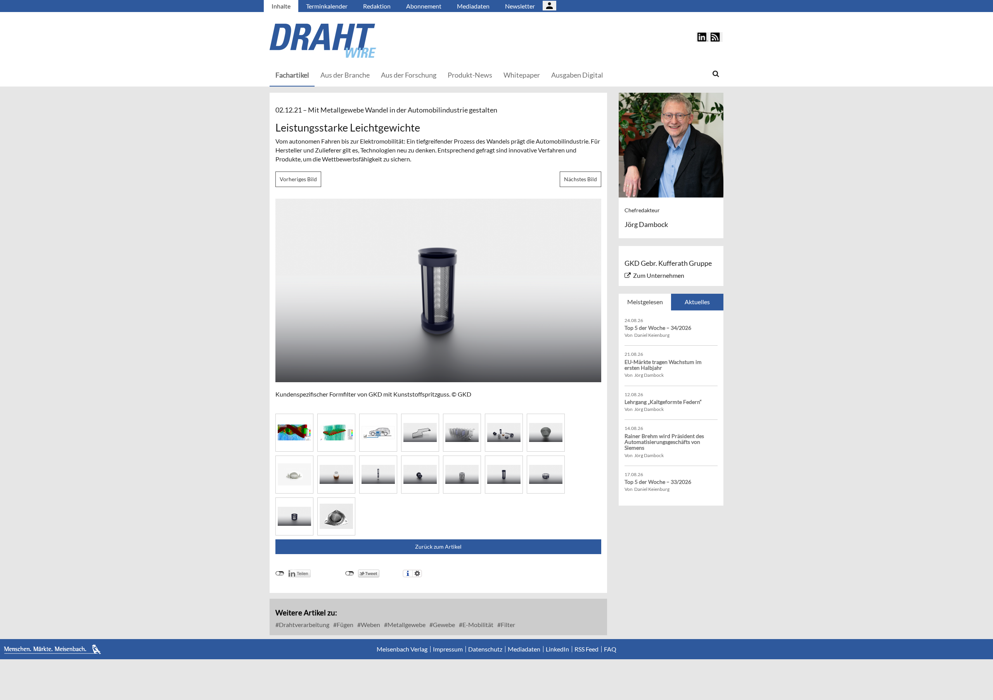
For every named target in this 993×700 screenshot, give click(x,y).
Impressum (448, 649)
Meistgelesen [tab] (645, 301)
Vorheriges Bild (298, 179)
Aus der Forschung (408, 75)
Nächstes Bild (580, 179)
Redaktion (377, 6)
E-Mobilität (477, 624)
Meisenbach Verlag (402, 649)
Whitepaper (521, 75)
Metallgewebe (406, 624)
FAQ (610, 649)
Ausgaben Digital (577, 75)
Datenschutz (485, 649)
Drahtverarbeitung (303, 624)
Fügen (344, 624)
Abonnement (423, 6)
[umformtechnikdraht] (367, 41)
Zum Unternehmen (658, 275)
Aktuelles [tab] (697, 301)
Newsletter (520, 6)
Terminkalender (327, 6)
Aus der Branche (345, 75)
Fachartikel (292, 75)
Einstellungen (417, 573)
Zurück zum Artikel (438, 546)
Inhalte (281, 6)
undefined (279, 573)
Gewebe (443, 624)
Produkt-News (470, 75)
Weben (370, 624)
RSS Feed (586, 649)
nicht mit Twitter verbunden (349, 573)
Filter (507, 624)
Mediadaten (473, 6)
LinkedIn (557, 649)
